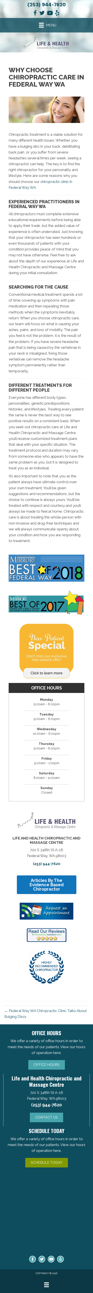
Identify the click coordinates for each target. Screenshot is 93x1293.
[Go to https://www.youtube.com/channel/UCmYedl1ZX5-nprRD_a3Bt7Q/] (51, 1259)
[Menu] (46, 1285)
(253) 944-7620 (46, 5)
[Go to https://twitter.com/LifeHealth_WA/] (41, 1259)
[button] (46, 1065)
